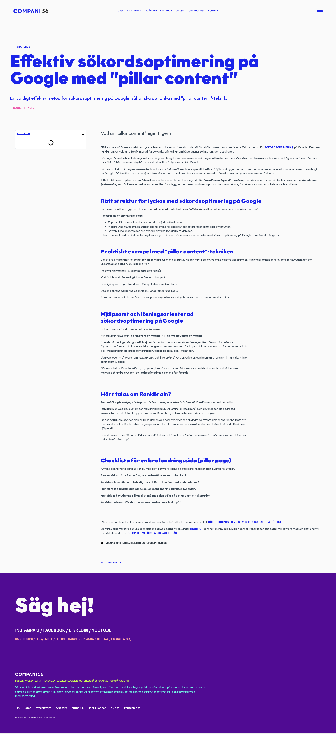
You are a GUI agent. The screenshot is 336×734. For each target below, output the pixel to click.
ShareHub (166, 10)
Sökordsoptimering (154, 543)
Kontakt (213, 10)
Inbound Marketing (117, 543)
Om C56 (180, 10)
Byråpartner (134, 10)
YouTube (101, 630)
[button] (83, 134)
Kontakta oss (132, 708)
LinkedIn (78, 630)
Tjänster (151, 10)
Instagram (27, 630)
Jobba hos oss (196, 10)
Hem (18, 708)
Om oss (115, 708)
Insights (135, 543)
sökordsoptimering (278, 147)
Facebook (54, 630)
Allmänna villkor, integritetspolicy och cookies (35, 717)
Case (120, 10)
